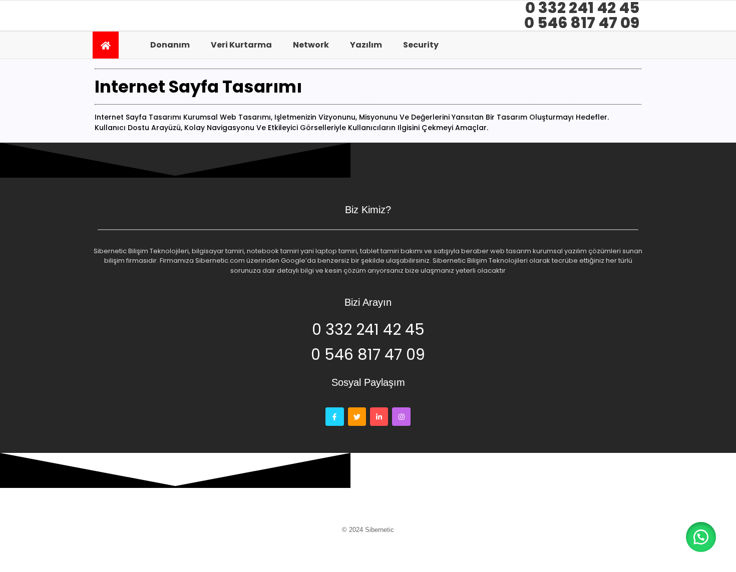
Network (311, 45)
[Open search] (630, 44)
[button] (701, 537)
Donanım (170, 45)
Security (421, 45)
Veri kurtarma (241, 45)
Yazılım (366, 45)
